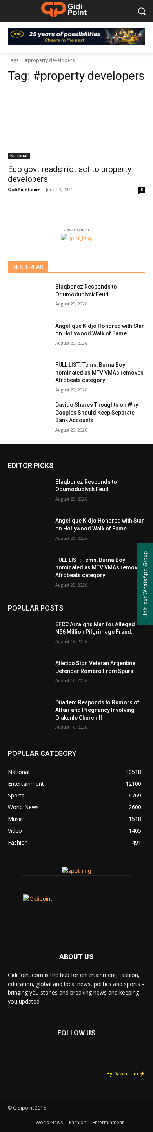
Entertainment (108, 1122)
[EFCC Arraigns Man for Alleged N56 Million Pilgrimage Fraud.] (28, 635)
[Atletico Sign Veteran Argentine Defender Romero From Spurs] (28, 674)
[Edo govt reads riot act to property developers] (76, 125)
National (18, 156)
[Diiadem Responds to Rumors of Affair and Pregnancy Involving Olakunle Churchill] (28, 713)
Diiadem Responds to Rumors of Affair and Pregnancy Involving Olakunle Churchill (97, 710)
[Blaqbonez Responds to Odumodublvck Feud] (28, 297)
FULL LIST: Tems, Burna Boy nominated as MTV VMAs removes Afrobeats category (99, 372)
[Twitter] (39, 1057)
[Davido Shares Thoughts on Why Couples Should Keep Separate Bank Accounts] (28, 415)
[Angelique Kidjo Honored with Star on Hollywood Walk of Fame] (28, 336)
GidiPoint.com (24, 189)
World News (49, 1122)
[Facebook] (17, 1057)
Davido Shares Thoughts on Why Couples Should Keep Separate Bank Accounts (96, 412)
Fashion (77, 1122)
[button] (141, 11)
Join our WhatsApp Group (145, 584)
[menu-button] (13, 11)
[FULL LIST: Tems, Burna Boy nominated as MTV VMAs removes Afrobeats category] (28, 375)
